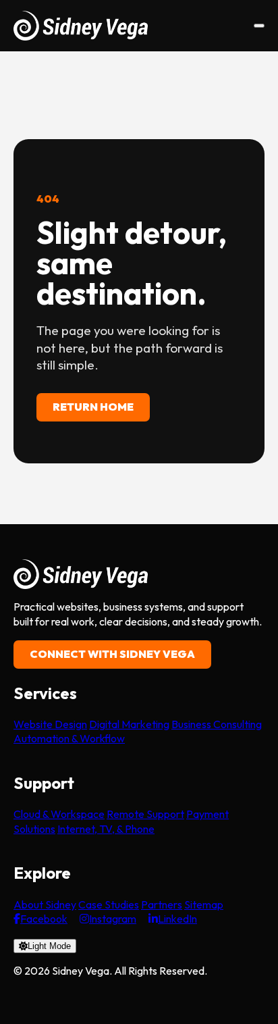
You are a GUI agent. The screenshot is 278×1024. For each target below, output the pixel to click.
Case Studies (108, 904)
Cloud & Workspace (59, 814)
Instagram (112, 918)
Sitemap (203, 904)
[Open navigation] (259, 26)
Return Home (93, 406)
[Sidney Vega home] (80, 26)
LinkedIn (177, 918)
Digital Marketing (129, 724)
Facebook (43, 918)
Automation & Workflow (69, 738)
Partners (161, 904)
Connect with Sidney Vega (112, 654)
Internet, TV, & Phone (106, 829)
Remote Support (145, 814)
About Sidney (44, 904)
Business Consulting (216, 724)
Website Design (50, 724)
